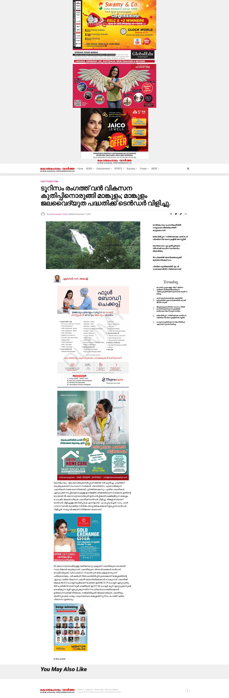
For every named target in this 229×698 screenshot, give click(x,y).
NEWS (89, 168)
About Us (81, 689)
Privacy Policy (98, 689)
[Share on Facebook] (171, 214)
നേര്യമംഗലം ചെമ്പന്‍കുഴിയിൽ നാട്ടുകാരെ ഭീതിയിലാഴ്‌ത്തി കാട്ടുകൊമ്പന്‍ (167, 227)
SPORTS (118, 168)
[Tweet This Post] (176, 214)
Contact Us (89, 689)
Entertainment (103, 168)
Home (80, 168)
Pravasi (143, 168)
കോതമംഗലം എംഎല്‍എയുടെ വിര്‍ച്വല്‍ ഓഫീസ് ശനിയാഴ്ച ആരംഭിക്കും (166, 248)
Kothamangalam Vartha (58, 214)
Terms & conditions (111, 689)
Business (131, 168)
